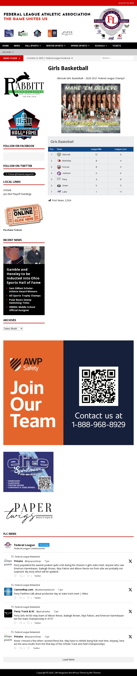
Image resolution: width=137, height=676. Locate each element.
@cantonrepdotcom (44, 589)
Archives (7, 52)
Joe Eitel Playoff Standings (17, 194)
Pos (51, 149)
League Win (96, 149)
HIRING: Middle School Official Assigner (22, 308)
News (17, 45)
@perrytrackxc (43, 611)
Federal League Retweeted (27, 556)
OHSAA (7, 190)
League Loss (121, 149)
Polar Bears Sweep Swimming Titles (20, 301)
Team (59, 149)
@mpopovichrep (33, 561)
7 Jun (47, 561)
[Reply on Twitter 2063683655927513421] (16, 623)
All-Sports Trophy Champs (25, 295)
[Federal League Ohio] (68, 40)
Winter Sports (54, 45)
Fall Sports (31, 45)
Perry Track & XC (24, 611)
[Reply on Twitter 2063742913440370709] (16, 598)
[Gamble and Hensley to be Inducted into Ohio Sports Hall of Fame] (24, 262)
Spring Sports (79, 45)
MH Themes (95, 672)
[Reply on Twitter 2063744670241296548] (16, 648)
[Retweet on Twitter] (12, 556)
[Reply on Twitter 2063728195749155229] (16, 576)
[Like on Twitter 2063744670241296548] (29, 648)
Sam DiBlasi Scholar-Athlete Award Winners (23, 290)
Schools (100, 45)
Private (18, 561)
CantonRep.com (23, 589)
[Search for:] (117, 58)
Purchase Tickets (12, 230)
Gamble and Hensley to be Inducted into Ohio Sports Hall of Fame (24, 276)
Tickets (116, 45)
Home (6, 45)
